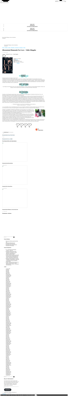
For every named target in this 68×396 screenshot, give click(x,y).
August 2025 (8, 276)
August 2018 (8, 344)
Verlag (24, 47)
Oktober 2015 (8, 373)
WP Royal (9, 393)
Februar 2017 (8, 360)
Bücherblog (13, 47)
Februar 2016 (8, 369)
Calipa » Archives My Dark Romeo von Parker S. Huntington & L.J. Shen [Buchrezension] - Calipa (12, 263)
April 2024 (7, 290)
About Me (32, 24)
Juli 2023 (7, 298)
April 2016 (7, 367)
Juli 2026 (7, 269)
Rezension (21, 47)
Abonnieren (7, 389)
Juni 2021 (7, 317)
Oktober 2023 (8, 295)
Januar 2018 (8, 350)
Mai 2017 (7, 357)
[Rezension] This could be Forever (11, 244)
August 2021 (8, 315)
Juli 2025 (7, 277)
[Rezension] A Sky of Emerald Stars (7, 186)
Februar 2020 (8, 328)
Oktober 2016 (8, 364)
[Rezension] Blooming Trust (10, 242)
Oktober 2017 (8, 353)
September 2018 (8, 343)
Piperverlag (17, 47)
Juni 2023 (7, 299)
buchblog (6, 47)
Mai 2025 (7, 278)
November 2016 (8, 363)
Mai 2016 (7, 366)
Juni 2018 (7, 346)
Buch (3, 47)
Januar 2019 (8, 339)
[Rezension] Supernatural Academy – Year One (11, 250)
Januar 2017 (8, 361)
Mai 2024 (7, 289)
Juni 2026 (7, 270)
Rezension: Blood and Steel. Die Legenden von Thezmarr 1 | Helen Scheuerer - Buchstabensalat (11, 252)
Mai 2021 (7, 318)
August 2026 (8, 268)
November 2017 (8, 352)
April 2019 (7, 337)
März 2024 (7, 291)
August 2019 (8, 333)
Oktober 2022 (8, 305)
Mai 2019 (7, 336)
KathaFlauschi (6, 132)
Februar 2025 (8, 281)
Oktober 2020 (8, 324)
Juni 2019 (7, 335)
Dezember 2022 (8, 303)
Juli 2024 (7, 287)
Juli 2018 (7, 345)
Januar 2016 (8, 370)
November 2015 (8, 372)
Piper (17, 59)
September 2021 (8, 314)
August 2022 (8, 307)
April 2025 (7, 279)
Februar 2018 (8, 349)
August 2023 (8, 297)
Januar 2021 (8, 321)
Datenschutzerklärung (32, 26)
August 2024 (8, 286)
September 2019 (8, 332)
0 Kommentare (11, 132)
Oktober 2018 (8, 342)
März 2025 (7, 280)
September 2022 (8, 306)
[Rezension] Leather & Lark (13, 257)
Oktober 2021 (8, 313)
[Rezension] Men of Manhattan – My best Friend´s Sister (10, 209)
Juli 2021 (7, 316)
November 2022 (8, 304)
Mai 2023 (7, 300)
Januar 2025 (8, 282)
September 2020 (8, 325)
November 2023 (8, 294)
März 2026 (7, 273)
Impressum (32, 25)
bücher (9, 47)
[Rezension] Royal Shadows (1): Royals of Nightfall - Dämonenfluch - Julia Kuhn (12, 259)
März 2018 (7, 348)
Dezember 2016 (8, 362)
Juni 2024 (7, 288)
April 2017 (7, 358)
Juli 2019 (7, 334)
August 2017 (8, 355)
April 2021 (7, 319)
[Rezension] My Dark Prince (10, 243)
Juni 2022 (7, 309)
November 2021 (8, 312)
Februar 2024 (8, 292)
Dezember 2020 (8, 322)
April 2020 (7, 326)
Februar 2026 (8, 274)
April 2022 (7, 310)
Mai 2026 (7, 271)
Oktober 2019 (8, 331)
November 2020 (8, 323)
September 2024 (8, 285)
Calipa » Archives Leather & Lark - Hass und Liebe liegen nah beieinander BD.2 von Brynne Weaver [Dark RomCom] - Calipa (12, 256)
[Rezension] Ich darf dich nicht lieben (7, 163)
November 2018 (8, 341)
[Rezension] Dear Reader (10, 245)
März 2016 (7, 368)
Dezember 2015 (8, 371)
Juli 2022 (7, 308)
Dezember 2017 (8, 351)
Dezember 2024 (8, 283)
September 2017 (8, 354)
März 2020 (7, 327)
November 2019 (8, 330)
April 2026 (7, 272)
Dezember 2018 (8, 340)
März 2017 (7, 359)
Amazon (18, 63)
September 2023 (8, 296)
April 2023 (7, 301)
